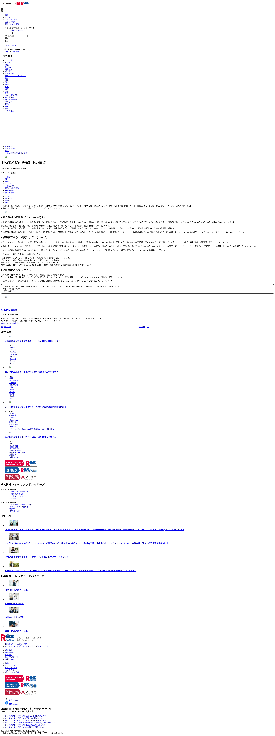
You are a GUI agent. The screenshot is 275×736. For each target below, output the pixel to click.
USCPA (8, 67)
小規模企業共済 (15, 450)
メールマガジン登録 (8, 45)
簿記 (7, 65)
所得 (7, 179)
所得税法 (12, 357)
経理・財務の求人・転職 (16, 631)
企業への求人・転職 (14, 617)
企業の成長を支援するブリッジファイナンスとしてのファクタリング (36, 557)
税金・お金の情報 (12, 24)
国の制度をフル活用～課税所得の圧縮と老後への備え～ (30, 437)
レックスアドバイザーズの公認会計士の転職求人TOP (25, 716)
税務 (7, 87)
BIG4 (7, 78)
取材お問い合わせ (16, 30)
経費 (11, 378)
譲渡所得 (12, 422)
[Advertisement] (65, 129)
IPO (6, 93)
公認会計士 (9, 60)
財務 (7, 84)
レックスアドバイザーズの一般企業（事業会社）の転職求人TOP (30, 723)
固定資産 (8, 184)
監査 (7, 89)
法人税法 (12, 352)
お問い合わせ (10, 659)
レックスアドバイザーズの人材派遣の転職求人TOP (25, 727)
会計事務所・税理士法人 (18, 492)
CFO (7, 91)
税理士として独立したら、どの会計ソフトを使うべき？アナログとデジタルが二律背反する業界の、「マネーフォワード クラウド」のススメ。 (70, 571)
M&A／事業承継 (11, 95)
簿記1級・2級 (14, 511)
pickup (11, 413)
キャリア (8, 102)
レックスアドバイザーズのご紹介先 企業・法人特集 (25, 725)
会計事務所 (9, 73)
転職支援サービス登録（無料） (17, 644)
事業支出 (12, 389)
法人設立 (12, 359)
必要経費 (12, 426)
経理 (7, 82)
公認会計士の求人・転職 (16, 590)
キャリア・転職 (11, 19)
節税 (11, 444)
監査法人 (8, 69)
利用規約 (8, 655)
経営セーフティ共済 (17, 453)
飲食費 (12, 396)
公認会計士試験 (11, 100)
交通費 (12, 394)
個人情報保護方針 (12, 657)
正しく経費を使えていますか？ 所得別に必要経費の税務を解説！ (35, 407)
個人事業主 (13, 380)
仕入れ (12, 392)
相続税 (12, 348)
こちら (13, 291)
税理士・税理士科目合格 (18, 507)
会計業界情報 (10, 22)
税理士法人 (9, 71)
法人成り (12, 361)
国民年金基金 (14, 448)
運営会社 (8, 650)
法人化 (12, 363)
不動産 (7, 177)
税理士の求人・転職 (14, 604)
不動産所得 (9, 186)
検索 (11, 33)
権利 (7, 181)
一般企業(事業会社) (16, 494)
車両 (11, 398)
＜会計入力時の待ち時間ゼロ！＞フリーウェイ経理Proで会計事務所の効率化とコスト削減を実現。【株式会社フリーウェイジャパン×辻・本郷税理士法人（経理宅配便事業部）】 (87, 543)
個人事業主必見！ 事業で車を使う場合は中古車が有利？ (31, 372)
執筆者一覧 (9, 652)
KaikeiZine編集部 (9, 310)
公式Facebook (13, 704)
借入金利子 (9, 193)
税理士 (7, 63)
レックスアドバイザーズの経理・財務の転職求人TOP (25, 720)
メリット (12, 350)
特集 (7, 15)
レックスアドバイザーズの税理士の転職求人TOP (24, 718)
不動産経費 (9, 190)
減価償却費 (13, 385)
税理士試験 (9, 97)
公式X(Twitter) (13, 700)
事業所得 (12, 417)
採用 (7, 106)
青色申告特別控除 (12, 188)
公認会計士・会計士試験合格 (20, 505)
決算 (7, 80)
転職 (7, 104)
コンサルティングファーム (15, 76)
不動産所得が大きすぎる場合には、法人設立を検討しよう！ (32, 341)
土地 (11, 387)
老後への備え (14, 457)
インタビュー (10, 17)
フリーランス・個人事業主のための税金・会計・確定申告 (31, 429)
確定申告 (12, 415)
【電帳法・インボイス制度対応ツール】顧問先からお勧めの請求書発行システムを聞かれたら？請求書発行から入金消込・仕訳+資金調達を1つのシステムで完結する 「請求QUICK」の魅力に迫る (94, 530)
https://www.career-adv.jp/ (10, 323)
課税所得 (12, 455)
